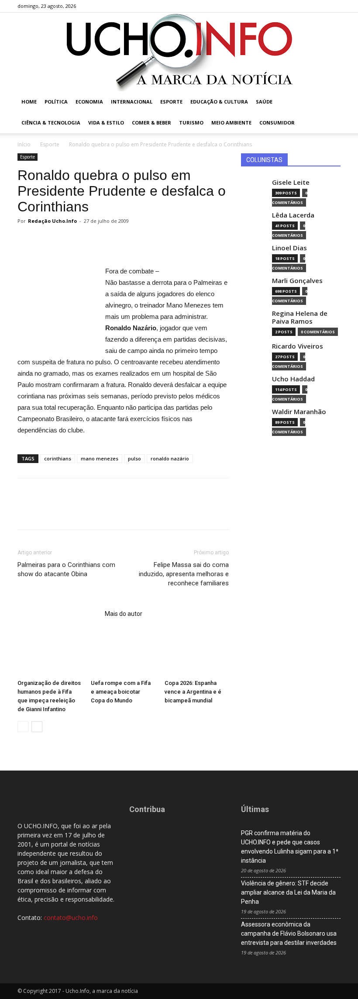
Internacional (131, 101)
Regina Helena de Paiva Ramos (299, 317)
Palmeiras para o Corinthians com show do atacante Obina (66, 569)
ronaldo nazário (170, 458)
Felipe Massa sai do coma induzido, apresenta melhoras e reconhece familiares (184, 574)
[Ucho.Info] (179, 52)
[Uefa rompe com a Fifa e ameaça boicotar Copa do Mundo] (123, 654)
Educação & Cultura (219, 101)
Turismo (191, 122)
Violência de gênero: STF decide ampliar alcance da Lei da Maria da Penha (288, 892)
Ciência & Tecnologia (50, 122)
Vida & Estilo (106, 122)
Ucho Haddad (293, 379)
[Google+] (305, 6)
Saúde (264, 101)
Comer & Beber (151, 122)
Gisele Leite (291, 182)
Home (29, 101)
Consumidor (277, 122)
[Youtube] (334, 6)
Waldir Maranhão (299, 412)
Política (56, 101)
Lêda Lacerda (293, 215)
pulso (134, 458)
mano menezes (99, 458)
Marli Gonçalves (297, 281)
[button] (330, 102)
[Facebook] (290, 6)
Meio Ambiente (231, 122)
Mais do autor (123, 613)
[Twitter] (319, 6)
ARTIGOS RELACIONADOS (58, 613)
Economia (89, 101)
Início (24, 144)
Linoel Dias (289, 248)
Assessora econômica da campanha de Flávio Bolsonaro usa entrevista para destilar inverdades (289, 933)
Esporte (171, 101)
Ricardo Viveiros (297, 346)
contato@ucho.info (71, 917)
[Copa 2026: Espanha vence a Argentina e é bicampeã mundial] (197, 654)
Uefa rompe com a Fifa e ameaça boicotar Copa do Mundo (121, 692)
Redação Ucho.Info (52, 221)
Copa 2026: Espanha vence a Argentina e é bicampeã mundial (193, 692)
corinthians (57, 458)
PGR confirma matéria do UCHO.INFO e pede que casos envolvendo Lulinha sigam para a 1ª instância (289, 847)
